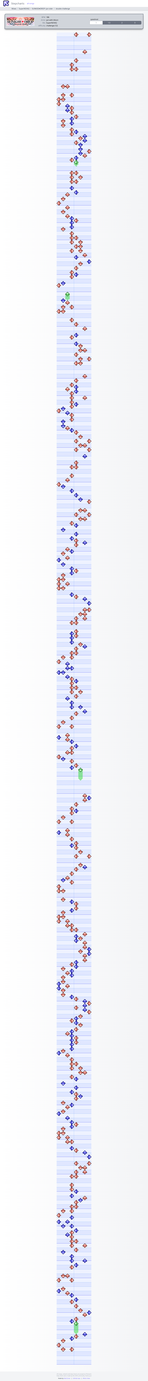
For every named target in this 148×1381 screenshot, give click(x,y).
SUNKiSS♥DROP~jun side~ (42, 8)
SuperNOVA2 (24, 8)
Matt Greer (67, 1378)
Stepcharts (17, 3)
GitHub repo (76, 1378)
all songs (30, 3)
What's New (86, 1378)
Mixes (14, 8)
